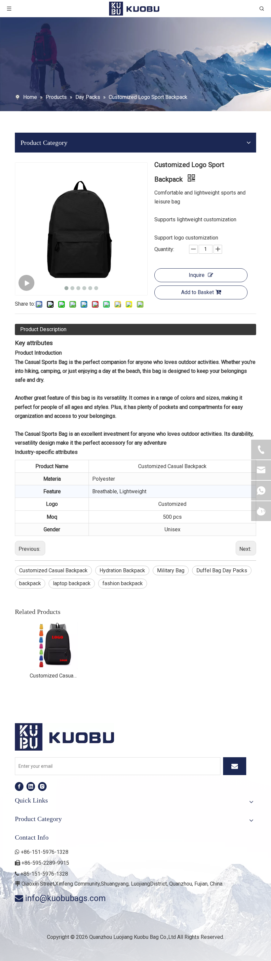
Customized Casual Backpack (53, 570)
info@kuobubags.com (65, 898)
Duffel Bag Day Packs (221, 570)
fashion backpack (122, 583)
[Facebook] (19, 786)
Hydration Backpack (122, 570)
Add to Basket (197, 292)
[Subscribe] (234, 766)
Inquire (197, 275)
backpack (30, 583)
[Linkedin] (30, 786)
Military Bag (170, 570)
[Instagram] (42, 786)
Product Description (43, 329)
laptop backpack (72, 583)
